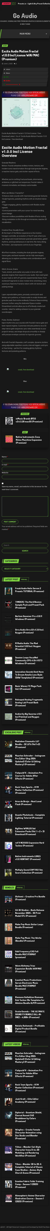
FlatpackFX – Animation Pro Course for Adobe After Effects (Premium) (28, 775)
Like (7, 77)
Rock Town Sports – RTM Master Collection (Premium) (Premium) (29, 790)
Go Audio (25, 15)
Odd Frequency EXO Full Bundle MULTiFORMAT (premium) (26, 954)
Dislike (8, 81)
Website (5, 473)
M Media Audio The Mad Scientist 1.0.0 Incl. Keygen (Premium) (28, 646)
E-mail (5, 465)
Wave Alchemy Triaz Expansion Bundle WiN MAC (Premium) (28, 968)
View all (24, 579)
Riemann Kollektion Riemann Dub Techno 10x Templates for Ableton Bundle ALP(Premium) (30, 1000)
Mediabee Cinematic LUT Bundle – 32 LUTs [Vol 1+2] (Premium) (27, 744)
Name (5, 457)
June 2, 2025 (8, 64)
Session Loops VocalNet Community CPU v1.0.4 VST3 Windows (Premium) (28, 660)
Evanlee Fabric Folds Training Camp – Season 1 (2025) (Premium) (29, 1184)
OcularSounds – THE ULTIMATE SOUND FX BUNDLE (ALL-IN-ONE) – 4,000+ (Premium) (30, 1014)
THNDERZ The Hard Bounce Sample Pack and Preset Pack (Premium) (29, 604)
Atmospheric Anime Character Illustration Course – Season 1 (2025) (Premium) (30, 1198)
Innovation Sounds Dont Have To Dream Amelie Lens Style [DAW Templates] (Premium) (29, 674)
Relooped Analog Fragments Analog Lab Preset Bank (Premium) (29, 702)
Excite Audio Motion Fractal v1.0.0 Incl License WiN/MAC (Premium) (20, 55)
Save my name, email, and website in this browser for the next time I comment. (24, 488)
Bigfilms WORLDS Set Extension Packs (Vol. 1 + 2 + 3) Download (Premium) (30, 831)
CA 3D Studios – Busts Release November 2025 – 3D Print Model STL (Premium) (29, 913)
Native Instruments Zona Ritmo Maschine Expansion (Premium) (29, 440)
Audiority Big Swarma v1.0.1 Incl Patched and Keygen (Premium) (28, 716)
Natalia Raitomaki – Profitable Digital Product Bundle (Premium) (30, 1028)
